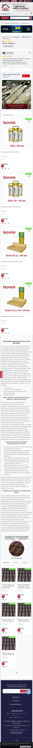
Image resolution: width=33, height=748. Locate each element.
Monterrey (6, 562)
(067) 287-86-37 (6, 14)
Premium (16, 562)
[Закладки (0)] (26, 14)
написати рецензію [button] (8, 46)
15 (28, 115)
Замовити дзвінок (16, 732)
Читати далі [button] (5, 66)
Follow (27, 75)
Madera (25, 562)
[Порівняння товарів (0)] (21, 14)
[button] (16, 37)
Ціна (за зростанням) (8, 115)
